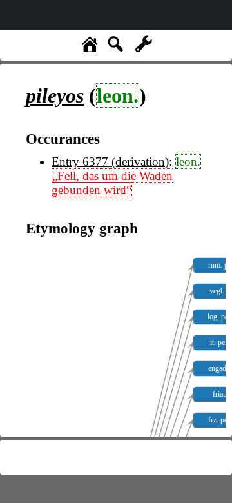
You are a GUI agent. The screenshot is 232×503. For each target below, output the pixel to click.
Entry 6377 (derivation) (110, 161)
